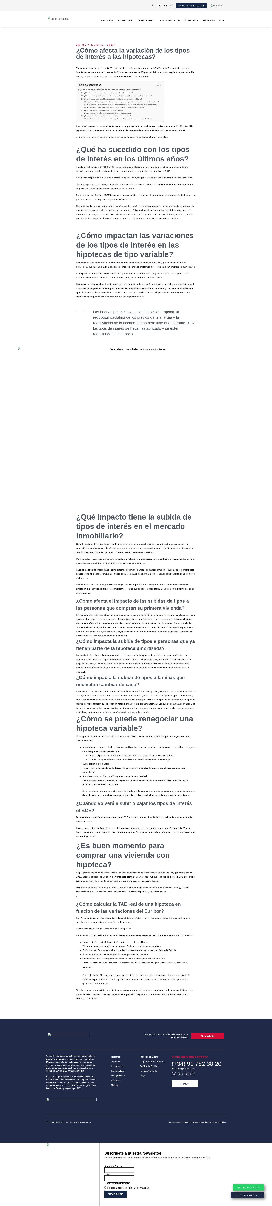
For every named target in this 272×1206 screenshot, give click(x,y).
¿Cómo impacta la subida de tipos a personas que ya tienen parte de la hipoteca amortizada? (122, 104)
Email (107, 1174)
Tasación (107, 20)
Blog (222, 20)
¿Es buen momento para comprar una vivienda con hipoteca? (107, 116)
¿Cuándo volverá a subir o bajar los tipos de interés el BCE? (110, 113)
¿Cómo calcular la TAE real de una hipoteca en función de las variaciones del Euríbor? (120, 119)
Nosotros (191, 20)
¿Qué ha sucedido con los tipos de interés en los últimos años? (108, 93)
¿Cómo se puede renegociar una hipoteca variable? (104, 110)
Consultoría (146, 20)
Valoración (125, 20)
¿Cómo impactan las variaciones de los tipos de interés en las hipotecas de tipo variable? (118, 96)
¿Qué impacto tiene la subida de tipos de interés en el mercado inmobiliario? (113, 99)
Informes (208, 20)
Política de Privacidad (138, 1187)
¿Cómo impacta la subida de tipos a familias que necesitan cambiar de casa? (116, 107)
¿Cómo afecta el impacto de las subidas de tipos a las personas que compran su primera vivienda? (124, 102)
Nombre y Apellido (113, 1166)
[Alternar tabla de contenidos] (157, 85)
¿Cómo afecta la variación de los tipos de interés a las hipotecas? (110, 90)
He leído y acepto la (128, 1187)
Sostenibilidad (169, 20)
